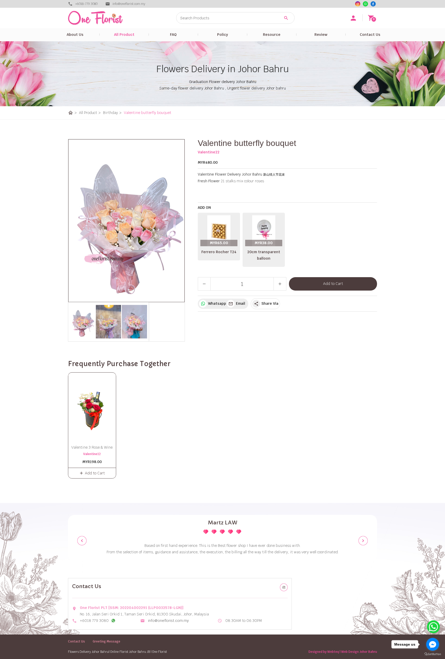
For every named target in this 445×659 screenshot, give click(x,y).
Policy (222, 34)
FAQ (173, 34)
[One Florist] (373, 3)
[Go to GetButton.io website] (432, 654)
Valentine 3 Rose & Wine (92, 447)
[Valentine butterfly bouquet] (126, 220)
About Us (75, 34)
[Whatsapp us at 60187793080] (113, 620)
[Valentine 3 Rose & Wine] (92, 406)
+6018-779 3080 (86, 4)
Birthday (112, 112)
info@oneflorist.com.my (168, 620)
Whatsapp (216, 303)
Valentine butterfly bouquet (147, 112)
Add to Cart (333, 283)
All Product (124, 34)
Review (320, 34)
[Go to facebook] (432, 644)
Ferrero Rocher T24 (218, 252)
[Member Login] (353, 18)
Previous (82, 540)
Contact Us (370, 34)
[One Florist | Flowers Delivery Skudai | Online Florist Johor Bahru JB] (106, 18)
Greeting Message (106, 641)
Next (363, 540)
